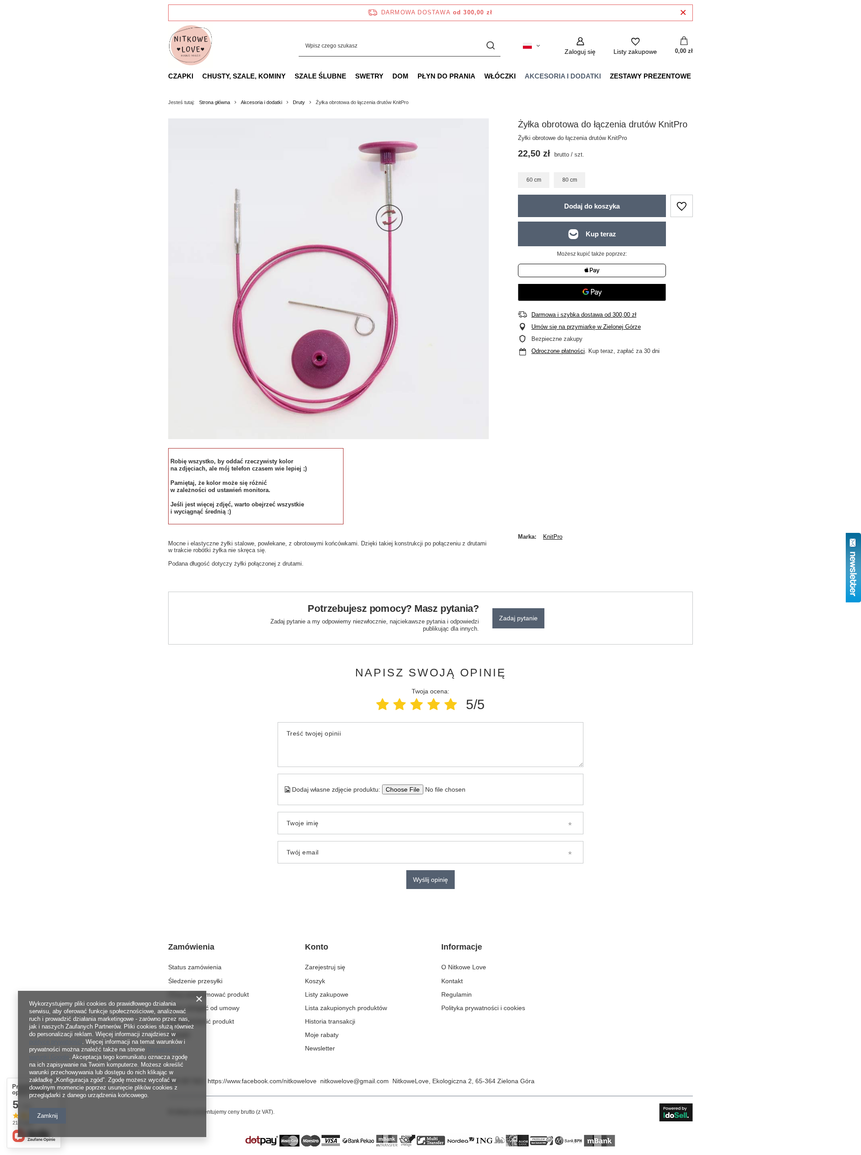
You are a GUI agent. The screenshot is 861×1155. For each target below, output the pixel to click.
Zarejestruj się (325, 967)
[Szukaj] (490, 46)
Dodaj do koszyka (592, 206)
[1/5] (382, 704)
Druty (299, 102)
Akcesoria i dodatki (563, 76)
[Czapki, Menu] (198, 75)
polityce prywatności (55, 1041)
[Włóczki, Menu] (520, 75)
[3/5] (416, 704)
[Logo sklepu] (190, 45)
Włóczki (500, 76)
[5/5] (450, 704)
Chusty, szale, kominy (244, 76)
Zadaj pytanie (518, 618)
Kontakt (179, 1034)
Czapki (180, 76)
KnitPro (552, 536)
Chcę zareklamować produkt (208, 994)
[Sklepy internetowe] (676, 1112)
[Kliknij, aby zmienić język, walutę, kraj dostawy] (531, 46)
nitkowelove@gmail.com (354, 1081)
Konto (316, 946)
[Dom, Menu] (413, 75)
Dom (400, 76)
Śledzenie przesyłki (195, 981)
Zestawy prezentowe (650, 76)
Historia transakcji (330, 1021)
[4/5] (433, 704)
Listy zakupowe (326, 994)
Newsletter (320, 1048)
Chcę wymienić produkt (201, 1021)
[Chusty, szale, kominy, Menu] (290, 75)
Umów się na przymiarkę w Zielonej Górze (586, 326)
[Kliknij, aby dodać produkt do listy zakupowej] (681, 206)
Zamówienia (191, 946)
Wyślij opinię (430, 879)
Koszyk (315, 981)
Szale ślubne (320, 76)
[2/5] (399, 704)
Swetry (369, 76)
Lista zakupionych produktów (346, 1007)
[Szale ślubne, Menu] (350, 75)
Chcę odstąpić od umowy (203, 1007)
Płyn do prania (446, 76)
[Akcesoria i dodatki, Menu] (605, 75)
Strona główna (214, 102)
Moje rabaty (322, 1034)
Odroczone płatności (558, 351)
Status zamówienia (195, 967)
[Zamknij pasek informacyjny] (683, 13)
